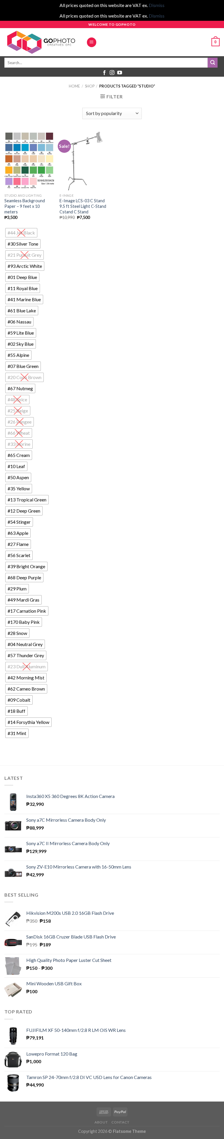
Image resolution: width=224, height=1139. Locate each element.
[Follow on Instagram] (112, 73)
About (101, 1122)
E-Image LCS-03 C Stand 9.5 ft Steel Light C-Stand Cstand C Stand (83, 206)
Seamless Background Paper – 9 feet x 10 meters (24, 206)
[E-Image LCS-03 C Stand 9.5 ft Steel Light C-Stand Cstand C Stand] (84, 161)
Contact (120, 1122)
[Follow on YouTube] (119, 73)
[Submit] (213, 63)
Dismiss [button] (156, 5)
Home (74, 86)
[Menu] (91, 42)
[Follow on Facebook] (104, 73)
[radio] (21, 232)
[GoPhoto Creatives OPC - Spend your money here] (41, 42)
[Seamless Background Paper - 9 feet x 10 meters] (29, 161)
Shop (89, 86)
